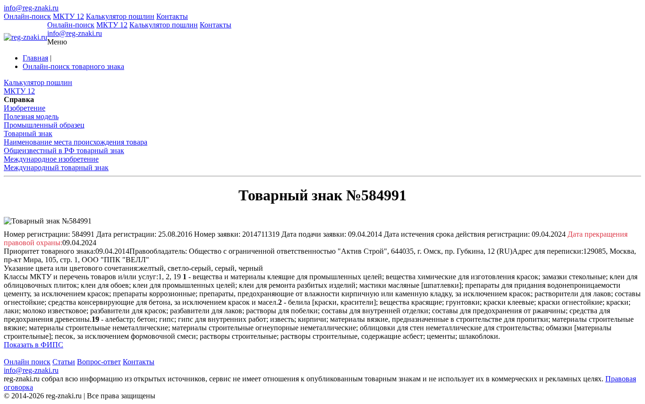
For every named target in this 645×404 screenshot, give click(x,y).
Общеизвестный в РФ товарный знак (64, 150)
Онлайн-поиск (27, 16)
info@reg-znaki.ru (31, 8)
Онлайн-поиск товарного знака (73, 66)
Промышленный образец (44, 125)
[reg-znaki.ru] (25, 37)
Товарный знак (28, 133)
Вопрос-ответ (99, 362)
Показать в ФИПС (33, 345)
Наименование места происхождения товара (75, 142)
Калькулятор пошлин (120, 16)
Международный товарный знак (56, 167)
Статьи (63, 362)
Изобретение (24, 108)
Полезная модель (31, 116)
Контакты (172, 16)
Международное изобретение (51, 159)
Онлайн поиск (27, 362)
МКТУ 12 (68, 16)
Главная (35, 58)
